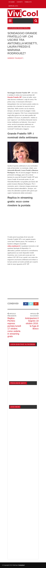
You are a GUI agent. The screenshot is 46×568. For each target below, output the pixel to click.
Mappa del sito (13, 6)
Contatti (20, 2)
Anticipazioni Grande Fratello (19, 28)
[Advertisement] (23, 77)
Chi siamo (12, 2)
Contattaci (21, 565)
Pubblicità (28, 2)
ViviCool (15, 565)
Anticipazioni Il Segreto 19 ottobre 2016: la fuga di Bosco (32, 323)
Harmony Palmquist (15, 58)
